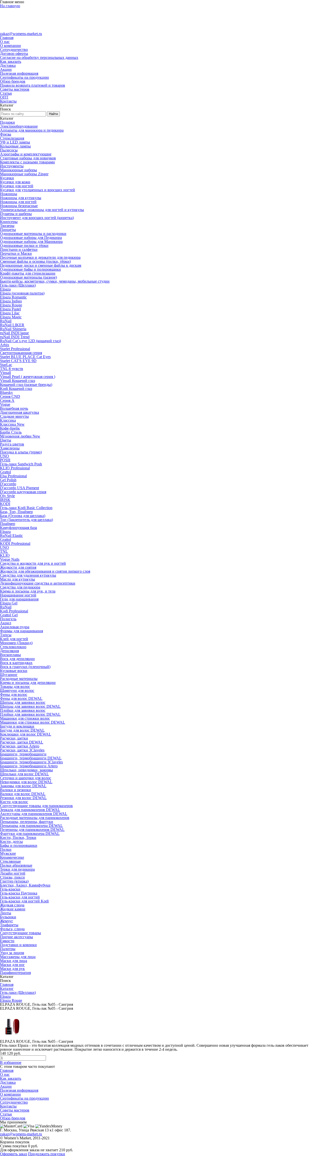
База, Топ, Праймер (16, 512)
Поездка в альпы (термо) (21, 452)
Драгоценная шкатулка (19, 412)
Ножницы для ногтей (18, 202)
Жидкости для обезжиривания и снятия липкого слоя (45, 571)
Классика (8, 420)
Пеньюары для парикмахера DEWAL (31, 825)
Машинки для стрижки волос (25, 718)
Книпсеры (9, 222)
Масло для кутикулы (17, 579)
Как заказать (10, 61)
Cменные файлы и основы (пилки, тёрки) (35, 261)
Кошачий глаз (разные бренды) (26, 384)
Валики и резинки (15, 790)
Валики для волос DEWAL (22, 794)
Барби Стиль (11, 432)
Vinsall (5, 373)
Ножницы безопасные (19, 206)
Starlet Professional (15, 349)
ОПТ (4, 97)
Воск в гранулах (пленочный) (25, 667)
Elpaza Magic (11, 317)
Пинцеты (8, 229)
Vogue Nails (9, 559)
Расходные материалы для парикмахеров (34, 818)
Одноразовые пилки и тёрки (24, 245)
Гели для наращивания (19, 599)
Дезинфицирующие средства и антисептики (37, 583)
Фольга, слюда (12, 929)
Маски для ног (12, 965)
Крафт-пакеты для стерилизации (27, 273)
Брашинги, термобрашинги (23, 754)
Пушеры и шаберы (16, 214)
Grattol (5, 472)
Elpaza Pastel (10, 309)
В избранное (10, 1062)
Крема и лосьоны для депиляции (28, 682)
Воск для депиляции (17, 659)
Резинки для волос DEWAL (23, 798)
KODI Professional (15, 543)
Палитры (7, 949)
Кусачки (7, 178)
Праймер (7, 524)
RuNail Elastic (11, 535)
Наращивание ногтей (18, 595)
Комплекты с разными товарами (27, 162)
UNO (4, 456)
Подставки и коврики (18, 945)
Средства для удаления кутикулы (28, 575)
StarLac (6, 365)
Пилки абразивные (16, 865)
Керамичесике (12, 857)
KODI (5, 504)
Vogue (5, 404)
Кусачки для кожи (15, 182)
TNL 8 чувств (11, 369)
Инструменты (12, 166)
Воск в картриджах (16, 663)
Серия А (7, 400)
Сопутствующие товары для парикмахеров (36, 806)
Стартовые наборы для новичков (28, 158)
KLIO (5, 555)
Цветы (5, 440)
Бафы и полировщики (18, 845)
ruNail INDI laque (14, 333)
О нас (5, 41)
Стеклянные (10, 861)
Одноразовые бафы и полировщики (30, 269)
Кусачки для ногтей (16, 186)
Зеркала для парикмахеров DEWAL (30, 810)
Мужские (8, 853)
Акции (6, 69)
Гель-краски (10, 889)
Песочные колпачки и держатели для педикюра (40, 257)
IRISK (5, 500)
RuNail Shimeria (13, 329)
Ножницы (8, 194)
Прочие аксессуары (16, 937)
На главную (10, 6)
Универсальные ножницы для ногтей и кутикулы (42, 210)
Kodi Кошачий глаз (16, 388)
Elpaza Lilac (10, 313)
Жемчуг (6, 921)
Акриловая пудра (14, 627)
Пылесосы (9, 150)
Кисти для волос (14, 802)
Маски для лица (13, 961)
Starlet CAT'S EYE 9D (18, 361)
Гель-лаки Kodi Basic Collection (26, 508)
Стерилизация (12, 138)
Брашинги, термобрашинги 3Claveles (31, 762)
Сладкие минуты (14, 416)
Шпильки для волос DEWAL (24, 774)
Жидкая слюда (12, 905)
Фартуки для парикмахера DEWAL (30, 833)
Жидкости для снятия (18, 567)
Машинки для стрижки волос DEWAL (32, 722)
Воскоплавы (10, 655)
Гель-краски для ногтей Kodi (24, 901)
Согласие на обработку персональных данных (39, 57)
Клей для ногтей (14, 639)
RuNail (5, 321)
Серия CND (10, 396)
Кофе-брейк (10, 428)
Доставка (8, 65)
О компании (10, 45)
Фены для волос (13, 694)
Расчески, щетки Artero (19, 746)
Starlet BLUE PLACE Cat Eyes (25, 357)
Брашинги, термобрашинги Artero (29, 766)
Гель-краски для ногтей (20, 897)
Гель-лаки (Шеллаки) (18, 285)
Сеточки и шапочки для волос (25, 778)
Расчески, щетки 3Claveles (22, 750)
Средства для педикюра (20, 587)
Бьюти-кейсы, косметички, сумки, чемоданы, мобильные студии (55, 281)
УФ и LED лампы (15, 142)
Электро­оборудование (19, 126)
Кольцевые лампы (15, 146)
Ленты (5, 913)
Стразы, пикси (12, 877)
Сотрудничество (14, 49)
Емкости (7, 941)
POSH (5, 460)
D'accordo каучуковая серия (23, 492)
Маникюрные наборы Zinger (24, 174)
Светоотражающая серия (21, 353)
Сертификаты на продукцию (24, 77)
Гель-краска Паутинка (18, 893)
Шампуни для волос (17, 690)
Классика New (12, 424)
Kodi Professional (14, 611)
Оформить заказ (13, 1154)
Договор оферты (14, 53)
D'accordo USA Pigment (19, 488)
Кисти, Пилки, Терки (18, 837)
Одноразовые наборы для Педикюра (31, 237)
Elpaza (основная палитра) (22, 293)
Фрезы (5, 134)
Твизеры (7, 226)
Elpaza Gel (8, 603)
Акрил (5, 623)
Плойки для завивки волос (22, 710)
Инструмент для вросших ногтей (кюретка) (37, 218)
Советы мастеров (14, 89)
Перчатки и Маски (16, 253)
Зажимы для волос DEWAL (23, 786)
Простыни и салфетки (19, 249)
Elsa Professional (13, 476)
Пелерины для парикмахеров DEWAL (32, 829)
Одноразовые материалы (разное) (28, 277)
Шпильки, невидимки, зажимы (26, 770)
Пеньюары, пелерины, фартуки (26, 822)
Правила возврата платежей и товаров (32, 85)
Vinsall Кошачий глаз (17, 380)
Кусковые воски (13, 671)
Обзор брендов (12, 81)
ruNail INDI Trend (15, 337)
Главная (6, 38)
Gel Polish (8, 480)
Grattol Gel (9, 615)
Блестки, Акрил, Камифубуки (25, 885)
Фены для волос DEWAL (21, 698)
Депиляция (9, 651)
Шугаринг (9, 674)
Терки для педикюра (17, 869)
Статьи (6, 93)
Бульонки (8, 917)
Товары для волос (15, 686)
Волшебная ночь (14, 408)
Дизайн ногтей (12, 873)
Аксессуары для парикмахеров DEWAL (33, 814)
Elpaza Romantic (13, 297)
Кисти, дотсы (11, 841)
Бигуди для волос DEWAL (22, 730)
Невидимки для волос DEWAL (26, 782)
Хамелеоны (10, 448)
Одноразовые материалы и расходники (33, 233)
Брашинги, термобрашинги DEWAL (31, 758)
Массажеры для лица (18, 957)
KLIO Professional (15, 468)
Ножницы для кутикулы (20, 198)
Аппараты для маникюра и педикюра (32, 130)
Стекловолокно (13, 647)
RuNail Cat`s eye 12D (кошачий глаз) (30, 341)
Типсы (5, 635)
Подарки (7, 122)
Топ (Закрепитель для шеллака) (26, 520)
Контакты (8, 101)
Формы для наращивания (21, 631)
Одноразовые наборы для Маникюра (31, 241)
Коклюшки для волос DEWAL (25, 734)
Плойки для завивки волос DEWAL (30, 714)
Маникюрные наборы (18, 170)
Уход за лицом (12, 953)
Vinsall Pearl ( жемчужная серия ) (27, 376)
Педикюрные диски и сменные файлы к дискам (40, 265)
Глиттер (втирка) (14, 881)
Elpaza (5, 289)
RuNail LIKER (12, 325)
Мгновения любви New (20, 436)
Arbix (4, 345)
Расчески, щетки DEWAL (21, 742)
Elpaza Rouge (11, 305)
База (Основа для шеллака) (22, 516)
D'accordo (8, 484)
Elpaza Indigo (11, 301)
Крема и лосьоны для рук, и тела (27, 591)
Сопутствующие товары (20, 933)
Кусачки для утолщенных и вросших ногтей (37, 190)
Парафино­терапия (15, 972)
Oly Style (7, 496)
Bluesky (6, 392)
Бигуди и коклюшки (17, 726)
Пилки (5, 849)
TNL (4, 551)
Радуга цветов (12, 444)
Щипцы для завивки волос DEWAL (30, 706)
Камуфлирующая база (18, 527)
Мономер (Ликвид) (16, 643)
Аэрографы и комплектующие (25, 154)
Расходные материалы (19, 678)
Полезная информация (19, 73)
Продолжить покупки (46, 1154)
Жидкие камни (12, 909)
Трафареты (9, 925)
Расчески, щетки (14, 738)
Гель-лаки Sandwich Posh (21, 464)
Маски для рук (12, 969)
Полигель (8, 619)
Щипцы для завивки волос (22, 702)
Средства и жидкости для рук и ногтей (33, 563)
